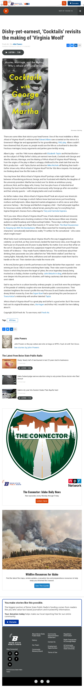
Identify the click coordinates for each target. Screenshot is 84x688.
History (34, 640)
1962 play (62, 142)
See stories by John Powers (26, 347)
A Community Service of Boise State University (69, 647)
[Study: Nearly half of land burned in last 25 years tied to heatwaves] (9, 363)
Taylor (48, 296)
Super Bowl (38, 293)
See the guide (42, 585)
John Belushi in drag (52, 273)
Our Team (35, 645)
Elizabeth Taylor (54, 153)
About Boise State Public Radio (38, 635)
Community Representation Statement (53, 635)
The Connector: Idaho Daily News (42, 492)
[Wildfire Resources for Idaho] (42, 539)
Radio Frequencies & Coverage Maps (70, 640)
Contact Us (51, 642)
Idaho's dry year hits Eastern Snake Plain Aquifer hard (38, 390)
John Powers (17, 44)
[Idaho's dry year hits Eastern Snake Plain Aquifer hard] (9, 393)
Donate (75, 3)
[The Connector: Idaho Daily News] (42, 447)
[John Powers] (7, 341)
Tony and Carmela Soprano (55, 211)
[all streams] (81, 11)
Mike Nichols (53, 165)
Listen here (42, 501)
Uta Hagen (39, 304)
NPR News (12, 320)
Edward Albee (45, 139)
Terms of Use (52, 652)
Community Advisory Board (37, 650)
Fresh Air (45, 312)
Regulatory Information (68, 635)
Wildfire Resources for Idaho (42, 574)
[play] (6, 11)
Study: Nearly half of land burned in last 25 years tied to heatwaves (43, 360)
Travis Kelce (9, 296)
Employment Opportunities (52, 647)
